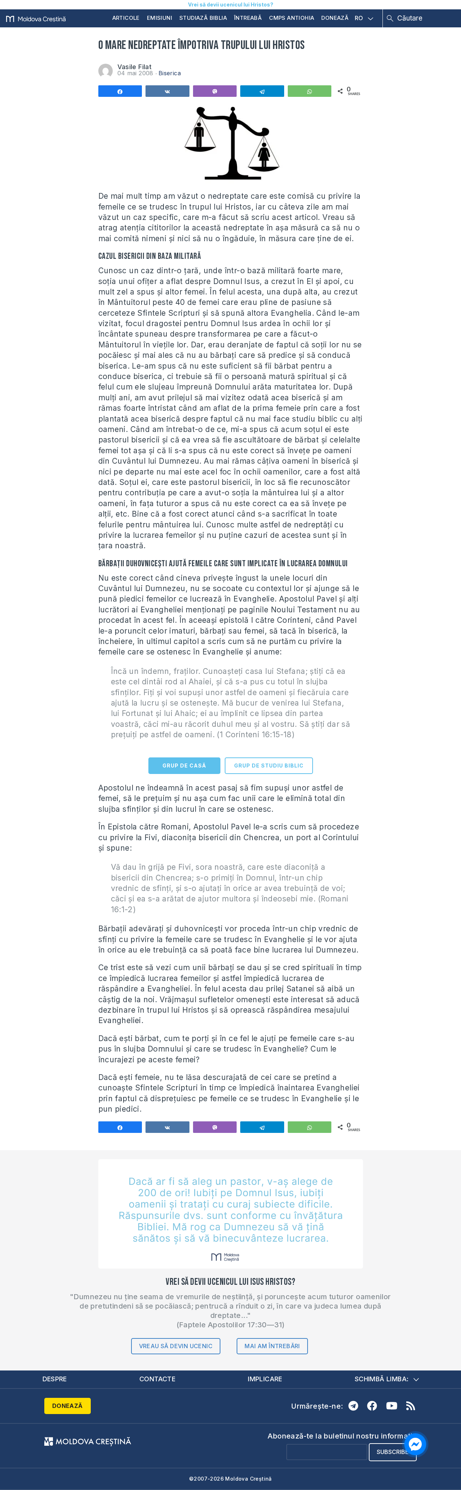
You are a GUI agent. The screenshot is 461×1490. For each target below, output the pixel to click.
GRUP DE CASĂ (184, 765)
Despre (54, 1379)
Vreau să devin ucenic (175, 1346)
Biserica (169, 73)
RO (359, 18)
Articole (126, 17)
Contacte (157, 1379)
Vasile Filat (134, 67)
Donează (335, 17)
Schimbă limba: (382, 1379)
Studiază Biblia (203, 17)
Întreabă (248, 17)
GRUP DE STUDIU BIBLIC (269, 765)
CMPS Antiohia (291, 17)
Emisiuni (159, 17)
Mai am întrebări (272, 1346)
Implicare (265, 1379)
